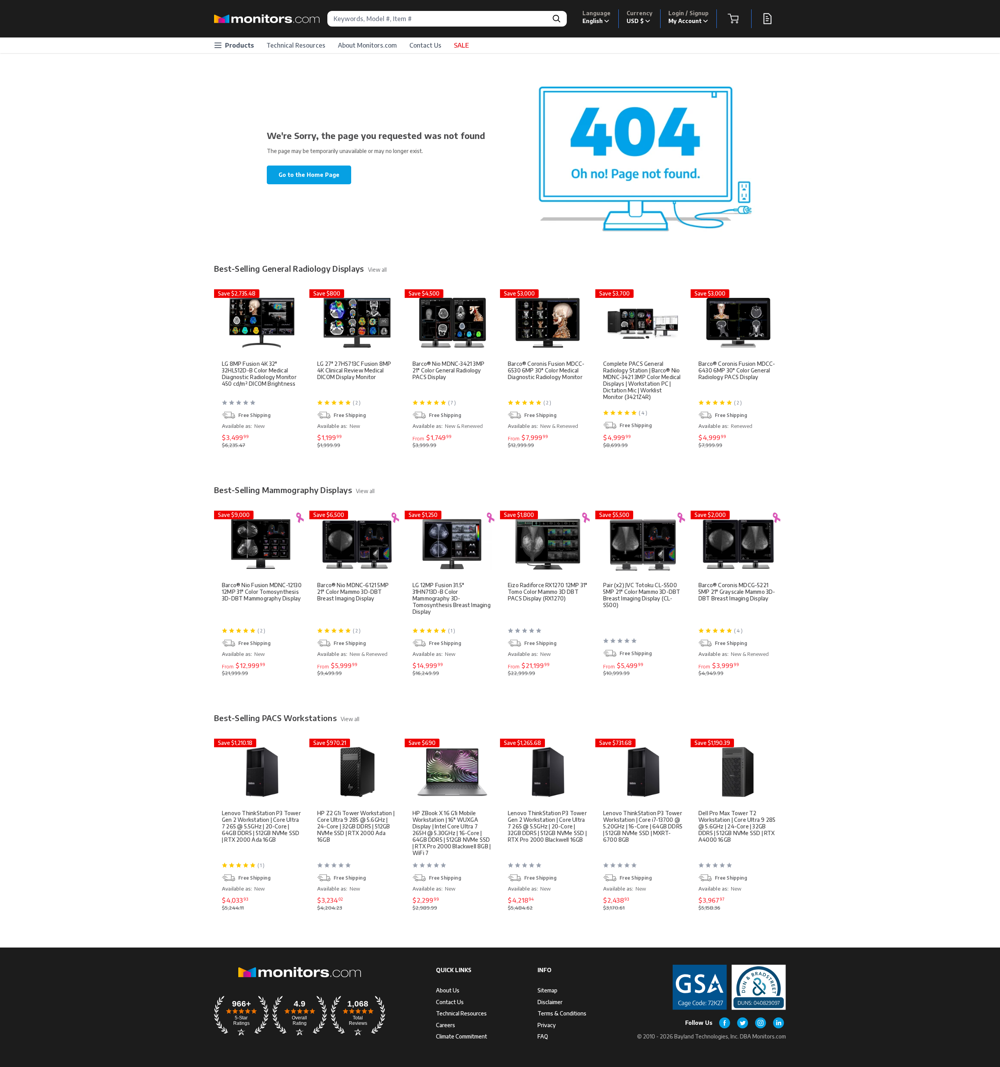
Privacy (547, 1025)
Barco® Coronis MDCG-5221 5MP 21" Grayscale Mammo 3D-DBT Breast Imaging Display (736, 592)
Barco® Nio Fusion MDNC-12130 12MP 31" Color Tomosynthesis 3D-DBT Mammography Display (262, 592)
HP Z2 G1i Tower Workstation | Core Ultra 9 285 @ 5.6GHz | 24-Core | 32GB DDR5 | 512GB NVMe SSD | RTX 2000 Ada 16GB (356, 826)
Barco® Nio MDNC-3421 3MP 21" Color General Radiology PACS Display (448, 370)
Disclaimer (550, 1002)
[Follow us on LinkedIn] (778, 1022)
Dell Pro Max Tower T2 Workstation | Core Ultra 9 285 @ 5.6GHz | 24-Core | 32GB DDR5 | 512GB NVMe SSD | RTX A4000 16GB (736, 826)
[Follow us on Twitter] (742, 1022)
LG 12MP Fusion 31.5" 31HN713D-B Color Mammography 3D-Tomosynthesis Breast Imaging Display (451, 598)
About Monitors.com (367, 45)
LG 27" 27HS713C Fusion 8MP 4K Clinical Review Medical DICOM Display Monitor (354, 370)
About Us (447, 990)
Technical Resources (295, 45)
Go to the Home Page (309, 174)
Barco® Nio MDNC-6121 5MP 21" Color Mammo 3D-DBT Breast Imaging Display (353, 592)
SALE (461, 45)
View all (377, 269)
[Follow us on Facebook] (724, 1022)
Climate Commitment (461, 1036)
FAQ (543, 1036)
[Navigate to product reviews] (262, 405)
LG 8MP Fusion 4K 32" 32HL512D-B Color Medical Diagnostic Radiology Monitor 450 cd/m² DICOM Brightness (259, 373)
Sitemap (547, 990)
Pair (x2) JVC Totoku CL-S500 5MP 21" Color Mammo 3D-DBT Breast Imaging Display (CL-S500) (641, 595)
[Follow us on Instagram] (760, 1022)
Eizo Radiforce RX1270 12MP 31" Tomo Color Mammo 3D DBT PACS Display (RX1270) (547, 592)
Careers (445, 1025)
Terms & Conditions (562, 1013)
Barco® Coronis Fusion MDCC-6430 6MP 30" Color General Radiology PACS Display (736, 370)
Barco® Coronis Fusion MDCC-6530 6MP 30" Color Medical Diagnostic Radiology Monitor (546, 370)
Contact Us (425, 45)
